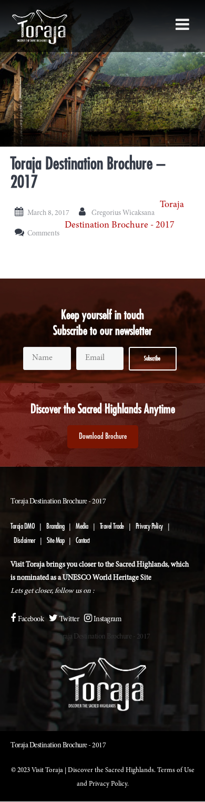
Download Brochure (103, 436)
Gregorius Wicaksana (123, 213)
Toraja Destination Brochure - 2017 (102, 637)
